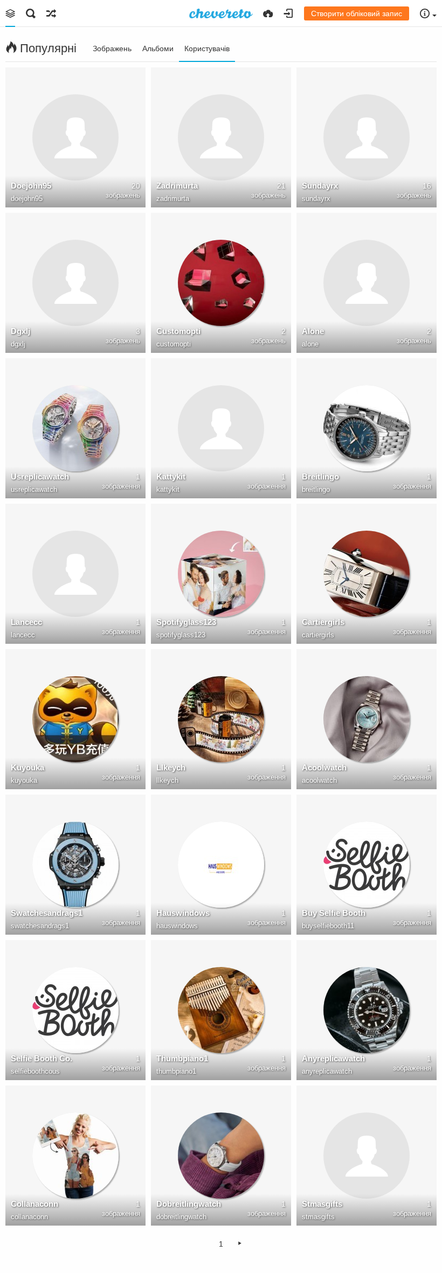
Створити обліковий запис (356, 13)
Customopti (178, 331)
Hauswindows (183, 912)
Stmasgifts (322, 1203)
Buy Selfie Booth (333, 912)
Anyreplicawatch (333, 1058)
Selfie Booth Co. (41, 1058)
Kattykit (170, 476)
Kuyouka (27, 767)
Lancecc (26, 622)
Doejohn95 (31, 185)
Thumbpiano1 (182, 1058)
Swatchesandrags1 (46, 912)
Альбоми (158, 48)
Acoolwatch (324, 767)
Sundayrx (320, 185)
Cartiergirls (323, 622)
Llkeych (170, 767)
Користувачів (207, 48)
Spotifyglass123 (186, 622)
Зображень (112, 48)
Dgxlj (20, 331)
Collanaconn (34, 1203)
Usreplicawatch (40, 476)
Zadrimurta (177, 185)
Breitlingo (320, 476)
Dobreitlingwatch (188, 1203)
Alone (313, 331)
